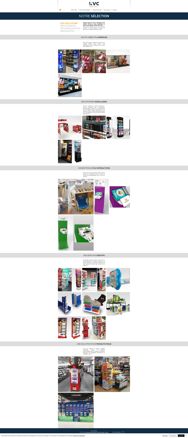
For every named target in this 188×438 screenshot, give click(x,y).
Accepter (181, 435)
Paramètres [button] (165, 435)
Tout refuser (173, 435)
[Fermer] (186, 435)
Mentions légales (100, 432)
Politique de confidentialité (91, 432)
